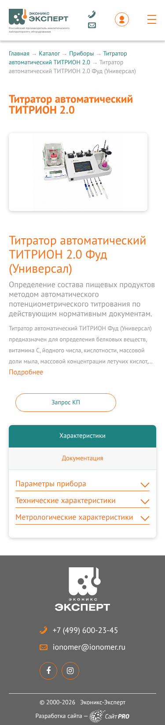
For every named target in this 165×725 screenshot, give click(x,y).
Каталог (49, 53)
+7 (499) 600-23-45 (85, 630)
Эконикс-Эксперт (102, 702)
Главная (19, 53)
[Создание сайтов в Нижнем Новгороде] (109, 716)
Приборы (81, 53)
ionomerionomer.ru (89, 647)
